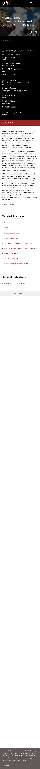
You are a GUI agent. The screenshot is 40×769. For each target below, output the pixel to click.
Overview (8, 123)
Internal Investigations (12, 253)
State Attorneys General (12, 258)
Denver (5, 114)
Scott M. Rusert (9, 107)
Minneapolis (7, 109)
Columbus (6, 77)
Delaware (16, 77)
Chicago (5, 90)
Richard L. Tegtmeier (11, 113)
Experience (18, 293)
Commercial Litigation (12, 233)
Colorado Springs (10, 65)
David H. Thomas (9, 75)
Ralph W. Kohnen (10, 58)
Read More (9, 204)
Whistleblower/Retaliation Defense (16, 264)
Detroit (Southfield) (19, 90)
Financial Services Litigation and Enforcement (20, 248)
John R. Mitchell (9, 96)
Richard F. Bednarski (11, 63)
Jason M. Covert (9, 81)
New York (6, 103)
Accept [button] (6, 765)
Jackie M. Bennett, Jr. (11, 69)
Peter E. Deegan (9, 88)
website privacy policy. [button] (19, 760)
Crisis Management (11, 238)
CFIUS (6, 228)
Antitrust (7, 223)
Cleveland (6, 97)
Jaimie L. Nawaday (10, 101)
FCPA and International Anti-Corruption (18, 243)
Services (5, 40)
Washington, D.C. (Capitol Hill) (15, 82)
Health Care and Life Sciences (14, 283)
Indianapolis (7, 71)
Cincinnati (6, 59)
